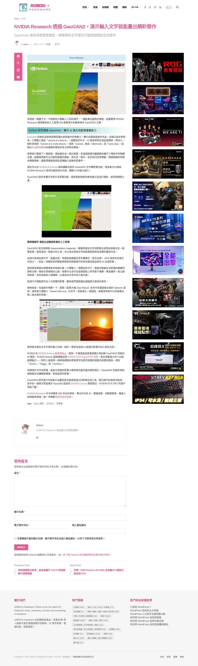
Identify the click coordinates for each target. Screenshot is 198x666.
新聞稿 (105, 7)
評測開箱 (93, 634)
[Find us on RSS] (160, 7)
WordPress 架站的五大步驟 (144, 610)
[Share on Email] (18, 77)
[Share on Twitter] (18, 63)
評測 (84, 7)
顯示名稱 (19, 512)
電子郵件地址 (22, 525)
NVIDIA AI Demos (48, 167)
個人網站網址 (79, 525)
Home (16, 19)
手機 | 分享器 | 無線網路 (85, 616)
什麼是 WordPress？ (140, 607)
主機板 (79, 607)
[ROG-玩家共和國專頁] (158, 68)
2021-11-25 (38, 44)
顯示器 (78, 643)
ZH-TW (134, 7)
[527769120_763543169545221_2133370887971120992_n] (158, 326)
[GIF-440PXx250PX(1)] (158, 390)
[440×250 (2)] (158, 229)
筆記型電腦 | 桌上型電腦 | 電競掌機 (90, 629)
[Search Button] (177, 7)
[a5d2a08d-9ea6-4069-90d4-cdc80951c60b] (158, 197)
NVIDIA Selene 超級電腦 (51, 353)
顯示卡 (79, 638)
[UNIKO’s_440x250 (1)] (158, 165)
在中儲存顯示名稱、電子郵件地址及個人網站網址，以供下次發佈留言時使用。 (61, 538)
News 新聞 (38, 404)
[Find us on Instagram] (150, 7)
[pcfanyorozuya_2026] (158, 101)
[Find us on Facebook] (145, 7)
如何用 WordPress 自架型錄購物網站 (149, 624)
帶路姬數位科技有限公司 (83, 657)
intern (25, 44)
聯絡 (124, 7)
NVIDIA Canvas (79, 383)
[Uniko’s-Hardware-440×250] (158, 358)
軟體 (115, 7)
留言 (17, 473)
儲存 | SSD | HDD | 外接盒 (100, 607)
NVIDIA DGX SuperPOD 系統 (83, 357)
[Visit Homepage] (37, 7)
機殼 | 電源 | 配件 (98, 620)
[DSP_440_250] (158, 261)
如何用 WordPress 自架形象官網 (147, 621)
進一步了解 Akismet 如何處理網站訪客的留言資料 (84, 555)
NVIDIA (50, 404)
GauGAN (32, 137)
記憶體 (78, 634)
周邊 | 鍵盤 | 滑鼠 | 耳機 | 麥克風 (103, 611)
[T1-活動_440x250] (158, 133)
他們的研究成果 (63, 397)
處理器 (114, 629)
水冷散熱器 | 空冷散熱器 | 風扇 (88, 625)
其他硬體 (79, 611)
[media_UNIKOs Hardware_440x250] (158, 294)
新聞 (95, 7)
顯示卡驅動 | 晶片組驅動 (100, 638)
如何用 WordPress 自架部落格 (145, 617)
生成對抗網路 (39, 147)
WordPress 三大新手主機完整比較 (147, 614)
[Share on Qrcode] (18, 70)
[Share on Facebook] (18, 56)
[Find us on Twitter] (155, 7)
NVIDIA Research (36, 393)
